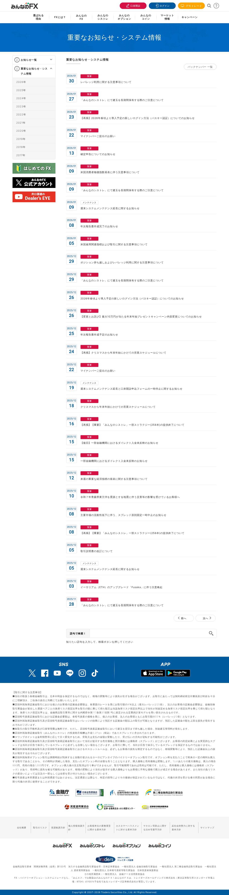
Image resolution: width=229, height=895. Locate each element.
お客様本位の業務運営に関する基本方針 (99, 827)
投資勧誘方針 (58, 827)
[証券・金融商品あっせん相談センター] (115, 807)
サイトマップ (207, 827)
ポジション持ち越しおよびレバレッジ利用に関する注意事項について (122, 262)
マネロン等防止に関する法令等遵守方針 (155, 827)
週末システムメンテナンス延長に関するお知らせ (110, 208)
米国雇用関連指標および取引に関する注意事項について (114, 244)
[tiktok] (94, 673)
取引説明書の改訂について (97, 551)
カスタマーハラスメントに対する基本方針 (127, 827)
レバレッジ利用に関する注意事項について (106, 81)
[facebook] (44, 673)
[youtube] (57, 673)
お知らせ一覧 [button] (29, 59)
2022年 (21, 114)
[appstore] (153, 674)
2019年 (21, 138)
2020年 (21, 130)
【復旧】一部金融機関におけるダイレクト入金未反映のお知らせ (119, 442)
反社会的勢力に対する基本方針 (183, 827)
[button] (47, 59)
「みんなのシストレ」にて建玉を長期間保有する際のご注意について (122, 99)
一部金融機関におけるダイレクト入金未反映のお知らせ (114, 460)
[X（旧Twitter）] (32, 673)
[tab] (34, 60)
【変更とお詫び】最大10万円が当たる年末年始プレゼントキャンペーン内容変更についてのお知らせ (141, 316)
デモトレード (193, 5)
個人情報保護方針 (76, 827)
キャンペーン (190, 17)
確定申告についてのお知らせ (98, 154)
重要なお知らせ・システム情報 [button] (34, 71)
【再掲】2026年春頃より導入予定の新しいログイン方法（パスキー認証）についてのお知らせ (138, 118)
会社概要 (21, 827)
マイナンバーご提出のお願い (98, 136)
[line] (69, 673)
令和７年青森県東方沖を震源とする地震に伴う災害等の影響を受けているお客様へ (130, 496)
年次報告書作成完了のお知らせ (99, 226)
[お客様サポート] (216, 6)
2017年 (20, 154)
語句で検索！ (78, 633)
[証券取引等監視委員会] (155, 807)
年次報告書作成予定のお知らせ (99, 334)
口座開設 (135, 5)
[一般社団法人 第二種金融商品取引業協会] (164, 792)
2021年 (21, 122)
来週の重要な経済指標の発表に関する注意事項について (114, 478)
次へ (205, 618)
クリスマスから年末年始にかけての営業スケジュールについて (118, 406)
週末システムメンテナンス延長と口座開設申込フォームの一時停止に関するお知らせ (131, 388)
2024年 (21, 98)
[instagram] (82, 673)
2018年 (21, 146)
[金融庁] (59, 792)
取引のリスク (40, 827)
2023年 (21, 106)
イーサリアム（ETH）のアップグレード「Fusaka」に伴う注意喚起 (121, 587)
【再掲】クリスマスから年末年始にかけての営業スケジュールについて (123, 352)
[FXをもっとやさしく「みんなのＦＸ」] (24, 4)
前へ (183, 618)
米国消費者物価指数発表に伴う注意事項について (110, 172)
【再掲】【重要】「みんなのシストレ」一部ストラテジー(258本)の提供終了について (132, 424)
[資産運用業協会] (77, 807)
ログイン (165, 5)
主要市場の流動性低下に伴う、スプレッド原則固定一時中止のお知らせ (123, 514)
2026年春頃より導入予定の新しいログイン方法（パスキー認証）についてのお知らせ (132, 298)
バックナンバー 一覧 (200, 66)
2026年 (21, 81)
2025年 (21, 89)
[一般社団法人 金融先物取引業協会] (124, 792)
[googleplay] (178, 674)
